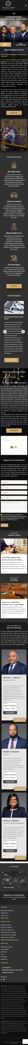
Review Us (4, 951)
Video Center (5, 949)
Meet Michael (20, 720)
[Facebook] (4, 979)
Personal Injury (14, 265)
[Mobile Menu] (25, 5)
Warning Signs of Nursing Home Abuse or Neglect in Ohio (12, 603)
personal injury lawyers (14, 61)
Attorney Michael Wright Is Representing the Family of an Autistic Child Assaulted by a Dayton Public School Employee (14, 559)
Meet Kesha (20, 858)
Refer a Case (4, 918)
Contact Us (4, 915)
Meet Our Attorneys (7, 910)
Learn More (11, 360)
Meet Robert (20, 789)
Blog (2, 954)
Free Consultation (6, 947)
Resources (4, 959)
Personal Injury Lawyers (8, 932)
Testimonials (5, 913)
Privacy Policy (4, 1021)
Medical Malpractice (14, 233)
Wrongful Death (14, 172)
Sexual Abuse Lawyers (7, 937)
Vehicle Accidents (14, 201)
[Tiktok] (1, 979)
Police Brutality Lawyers (8, 935)
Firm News (4, 956)
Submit (4, 525)
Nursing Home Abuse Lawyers (10, 940)
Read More (5, 571)
